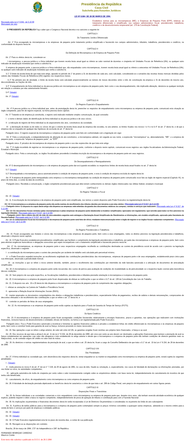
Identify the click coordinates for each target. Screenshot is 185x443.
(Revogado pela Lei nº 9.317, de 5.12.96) (142, 204)
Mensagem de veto (9, 24)
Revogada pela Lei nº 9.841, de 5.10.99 (17, 22)
